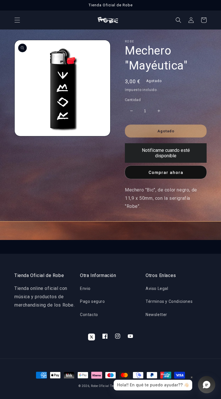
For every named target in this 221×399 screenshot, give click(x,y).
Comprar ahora (165, 172)
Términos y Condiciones (169, 301)
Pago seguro (92, 301)
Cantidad (133, 100)
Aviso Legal (157, 288)
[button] (17, 20)
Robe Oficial (100, 386)
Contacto (89, 314)
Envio (85, 288)
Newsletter (156, 314)
